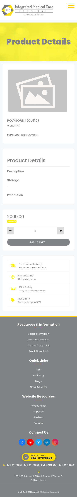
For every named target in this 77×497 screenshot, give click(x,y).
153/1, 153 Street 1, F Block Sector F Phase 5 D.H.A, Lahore (38, 478)
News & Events (38, 387)
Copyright (38, 411)
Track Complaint (38, 351)
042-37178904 (49, 465)
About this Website (38, 339)
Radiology (38, 375)
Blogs (38, 381)
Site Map (38, 417)
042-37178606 (66, 465)
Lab (39, 369)
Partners (39, 423)
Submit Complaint (38, 345)
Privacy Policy (38, 405)
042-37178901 (14, 465)
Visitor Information (38, 334)
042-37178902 (31, 465)
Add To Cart (37, 242)
